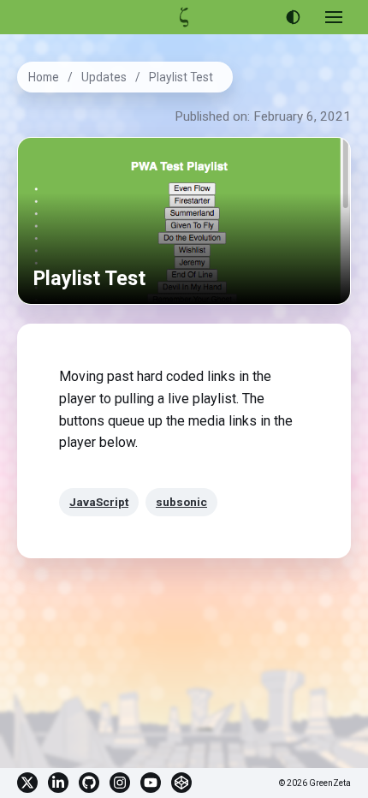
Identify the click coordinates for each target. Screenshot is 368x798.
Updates (104, 77)
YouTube (150, 782)
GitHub (89, 782)
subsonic (181, 502)
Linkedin (58, 782)
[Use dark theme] (293, 17)
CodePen (181, 782)
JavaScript (98, 502)
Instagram (120, 782)
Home (43, 77)
